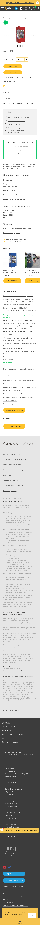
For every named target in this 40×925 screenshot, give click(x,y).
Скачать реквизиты (14, 410)
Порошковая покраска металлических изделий (18, 397)
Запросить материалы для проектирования (16, 131)
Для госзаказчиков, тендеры (12, 454)
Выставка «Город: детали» (11, 233)
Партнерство (10, 738)
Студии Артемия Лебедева (14, 856)
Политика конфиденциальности (13, 894)
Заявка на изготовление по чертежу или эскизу (18, 470)
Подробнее (7, 362)
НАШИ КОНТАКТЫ (11, 836)
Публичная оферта (9, 903)
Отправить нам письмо (13, 242)
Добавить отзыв (14, 426)
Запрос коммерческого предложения (14, 459)
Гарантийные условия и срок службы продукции (18, 369)
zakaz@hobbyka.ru (22, 671)
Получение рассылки (9, 491)
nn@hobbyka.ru (10, 815)
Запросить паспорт (14, 128)
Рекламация (7, 475)
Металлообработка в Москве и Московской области (19, 387)
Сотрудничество (11, 742)
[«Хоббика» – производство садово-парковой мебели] (8, 8)
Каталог (8, 722)
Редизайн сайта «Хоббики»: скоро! (20, 3)
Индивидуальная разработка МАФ (14, 384)
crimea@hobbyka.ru (11, 803)
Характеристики (9, 78)
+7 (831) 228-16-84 (11, 818)
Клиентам (8, 730)
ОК (32, 916)
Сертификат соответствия (16, 121)
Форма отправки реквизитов (12, 465)
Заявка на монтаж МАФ (10, 480)
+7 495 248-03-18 (11, 783)
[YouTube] (4, 868)
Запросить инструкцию (15, 124)
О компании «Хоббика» (14, 734)
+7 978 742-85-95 (11, 806)
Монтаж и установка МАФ (11, 391)
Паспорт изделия (13, 117)
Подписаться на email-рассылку (13, 886)
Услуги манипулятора (10, 404)
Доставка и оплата (9, 81)
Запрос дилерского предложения (13, 486)
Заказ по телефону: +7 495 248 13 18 (17, 239)
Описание (19, 78)
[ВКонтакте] (9, 868)
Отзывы (28, 78)
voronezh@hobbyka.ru (12, 827)
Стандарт (7, 98)
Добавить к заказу (12, 66)
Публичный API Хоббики (13, 763)
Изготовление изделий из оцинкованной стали (18, 381)
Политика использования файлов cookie (15, 905)
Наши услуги (10, 726)
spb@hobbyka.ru (10, 792)
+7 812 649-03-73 (10, 795)
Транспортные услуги (10, 400)
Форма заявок (7, 449)
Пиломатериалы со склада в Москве (14, 394)
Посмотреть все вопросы (11, 710)
